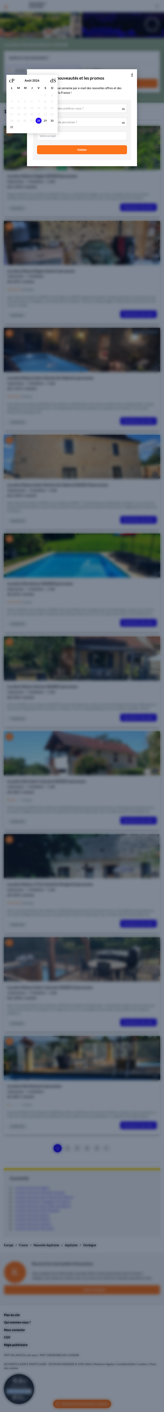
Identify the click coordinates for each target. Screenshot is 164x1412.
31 (11, 127)
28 (38, 120)
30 (52, 120)
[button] (132, 74)
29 (45, 120)
